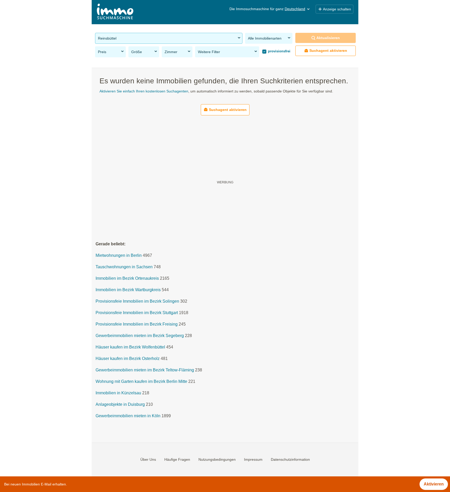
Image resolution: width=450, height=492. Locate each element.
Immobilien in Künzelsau (118, 393)
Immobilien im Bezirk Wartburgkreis (128, 290)
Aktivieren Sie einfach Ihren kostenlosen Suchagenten (143, 91)
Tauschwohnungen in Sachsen (124, 267)
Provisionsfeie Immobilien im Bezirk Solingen (137, 301)
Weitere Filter (209, 52)
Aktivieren (434, 484)
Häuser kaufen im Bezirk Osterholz (128, 359)
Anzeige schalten (337, 9)
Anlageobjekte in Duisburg (120, 404)
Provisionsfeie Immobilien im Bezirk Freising (137, 324)
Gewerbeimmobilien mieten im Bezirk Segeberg (140, 336)
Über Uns (148, 459)
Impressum (253, 459)
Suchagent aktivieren (328, 50)
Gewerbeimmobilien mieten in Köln (128, 416)
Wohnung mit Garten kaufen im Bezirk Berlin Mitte (141, 381)
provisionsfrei (278, 51)
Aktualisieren (328, 38)
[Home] (115, 12)
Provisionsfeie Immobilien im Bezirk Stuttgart (137, 313)
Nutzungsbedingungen (217, 459)
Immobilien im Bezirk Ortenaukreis (127, 278)
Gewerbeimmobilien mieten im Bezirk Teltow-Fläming (145, 370)
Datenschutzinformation (290, 459)
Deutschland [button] (295, 9)
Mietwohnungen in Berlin (119, 255)
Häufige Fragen (177, 459)
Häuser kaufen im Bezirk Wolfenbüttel (130, 347)
